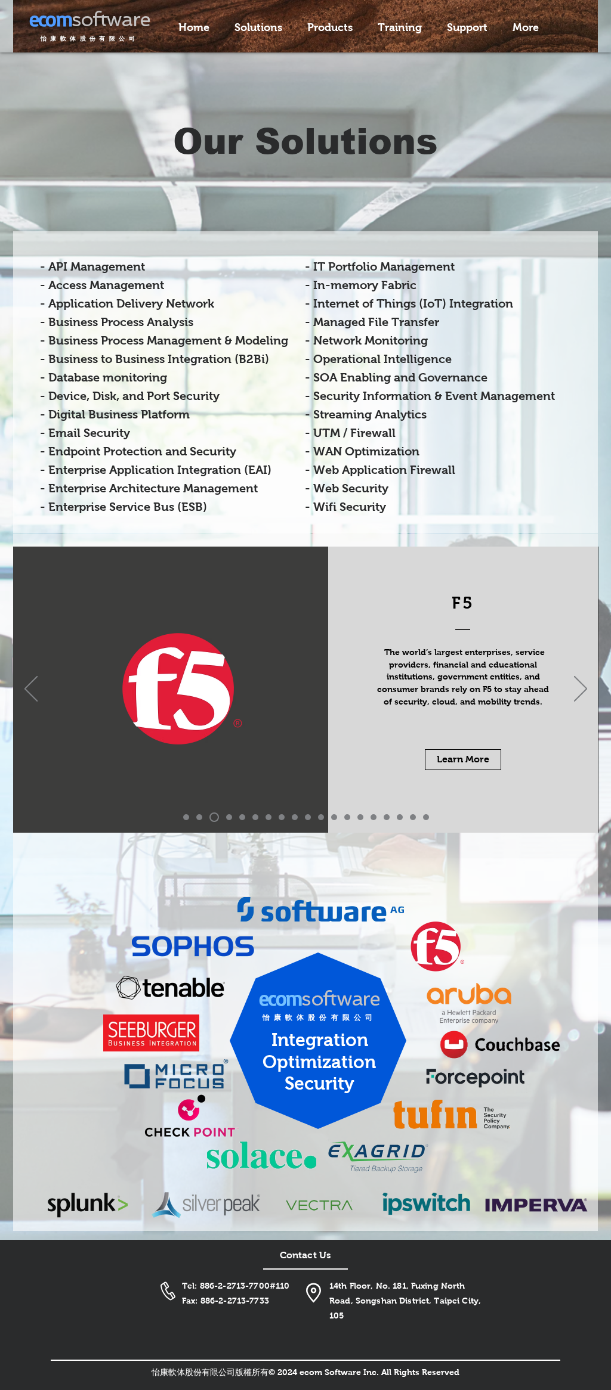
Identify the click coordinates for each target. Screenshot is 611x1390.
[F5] (199, 817)
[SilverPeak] (413, 817)
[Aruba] (255, 817)
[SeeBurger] (268, 817)
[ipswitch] (400, 817)
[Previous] (31, 689)
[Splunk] (426, 817)
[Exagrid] (347, 817)
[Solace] (360, 817)
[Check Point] (321, 817)
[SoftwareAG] (186, 817)
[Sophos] (214, 817)
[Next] (580, 689)
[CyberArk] (242, 817)
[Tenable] (229, 817)
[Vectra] (374, 817)
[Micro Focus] (308, 817)
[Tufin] (334, 817)
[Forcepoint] (295, 817)
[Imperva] (387, 817)
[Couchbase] (282, 817)
